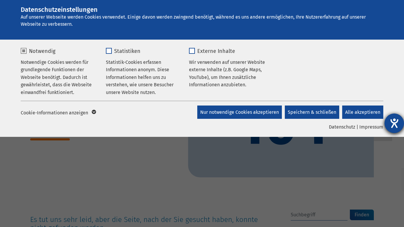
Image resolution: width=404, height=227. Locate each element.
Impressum (371, 127)
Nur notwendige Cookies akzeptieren (239, 112)
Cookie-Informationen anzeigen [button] (55, 113)
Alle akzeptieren (362, 112)
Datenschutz (342, 127)
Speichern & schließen (312, 112)
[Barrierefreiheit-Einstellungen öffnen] (394, 123)
